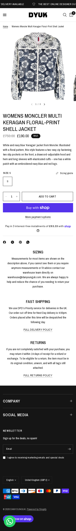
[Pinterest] (21, 242)
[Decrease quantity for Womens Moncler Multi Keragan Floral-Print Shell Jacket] (6, 196)
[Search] (65, 15)
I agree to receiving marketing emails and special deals (35, 457)
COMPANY (11, 401)
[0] (70, 15)
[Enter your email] (69, 449)
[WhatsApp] (28, 242)
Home (5, 26)
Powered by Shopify (36, 509)
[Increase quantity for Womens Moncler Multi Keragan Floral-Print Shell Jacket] (17, 196)
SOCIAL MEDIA (15, 414)
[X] (13, 242)
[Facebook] (5, 242)
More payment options (38, 217)
